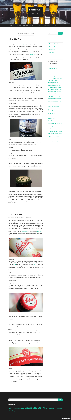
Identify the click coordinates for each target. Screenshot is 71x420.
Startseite (12, 25)
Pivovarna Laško (53, 120)
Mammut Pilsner (51, 41)
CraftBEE (59, 98)
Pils (37, 230)
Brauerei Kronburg (59, 91)
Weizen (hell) (12, 411)
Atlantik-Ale (14, 39)
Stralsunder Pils (16, 214)
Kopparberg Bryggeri (50, 109)
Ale (23, 45)
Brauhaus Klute (50, 94)
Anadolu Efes (55, 78)
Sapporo (52, 125)
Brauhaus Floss (57, 93)
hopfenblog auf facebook (53, 68)
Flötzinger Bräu (55, 103)
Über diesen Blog (46, 25)
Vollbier (16, 56)
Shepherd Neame (50, 128)
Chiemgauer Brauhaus (50, 98)
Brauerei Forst (56, 89)
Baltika (57, 82)
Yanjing (60, 133)
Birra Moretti (54, 85)
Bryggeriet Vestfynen (56, 96)
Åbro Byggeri (54, 136)
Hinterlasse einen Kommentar (23, 41)
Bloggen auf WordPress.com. (15, 418)
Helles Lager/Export (34, 408)
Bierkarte (39, 25)
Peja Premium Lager (51, 49)
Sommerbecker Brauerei (55, 128)
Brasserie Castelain (58, 85)
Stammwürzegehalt (29, 53)
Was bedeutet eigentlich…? (28, 25)
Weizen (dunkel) (59, 408)
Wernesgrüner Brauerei (54, 131)
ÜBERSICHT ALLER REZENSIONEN (54, 57)
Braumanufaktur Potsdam (55, 94)
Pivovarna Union (58, 120)
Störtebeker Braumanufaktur (53, 130)
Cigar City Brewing (55, 98)
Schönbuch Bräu (55, 127)
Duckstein (49, 99)
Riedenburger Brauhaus (55, 123)
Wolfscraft (56, 133)
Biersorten (18, 25)
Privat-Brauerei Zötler (54, 122)
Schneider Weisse (59, 125)
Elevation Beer (57, 99)
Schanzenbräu (55, 125)
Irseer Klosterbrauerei (54, 107)
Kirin (57, 107)
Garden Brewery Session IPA (53, 43)
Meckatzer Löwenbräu (60, 118)
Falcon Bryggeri (52, 101)
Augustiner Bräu (54, 82)
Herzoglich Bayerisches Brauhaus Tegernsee (53, 106)
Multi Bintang (49, 120)
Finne (51, 103)
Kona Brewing (60, 107)
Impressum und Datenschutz (53, 141)
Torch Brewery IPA (51, 46)
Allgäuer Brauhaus (50, 78)
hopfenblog (35, 10)
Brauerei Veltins (51, 93)
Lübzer (56, 118)
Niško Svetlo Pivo (51, 52)
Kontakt (54, 25)
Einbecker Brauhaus (52, 99)
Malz (35, 263)
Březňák (60, 96)
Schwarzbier (52, 408)
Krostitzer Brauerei (55, 113)
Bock (14, 408)
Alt (11, 408)
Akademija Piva (57, 77)
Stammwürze (40, 231)
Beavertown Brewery (52, 83)
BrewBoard (51, 96)
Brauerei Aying (52, 87)
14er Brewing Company (50, 77)
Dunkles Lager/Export (19, 408)
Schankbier (32, 54)
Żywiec (57, 136)
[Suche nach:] (55, 33)
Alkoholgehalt (33, 56)
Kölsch (46, 408)
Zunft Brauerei (52, 135)
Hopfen (14, 264)
